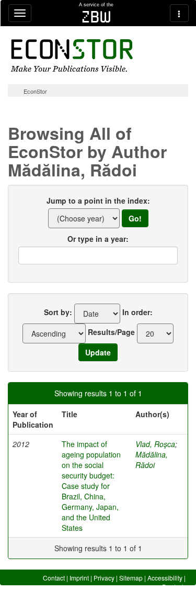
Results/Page (111, 332)
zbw (96, 17)
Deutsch (174, 586)
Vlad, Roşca (155, 444)
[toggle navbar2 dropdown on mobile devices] (179, 13)
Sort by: (58, 312)
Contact (54, 577)
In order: (137, 312)
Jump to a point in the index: (98, 200)
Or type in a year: (98, 238)
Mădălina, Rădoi (151, 459)
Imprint (79, 577)
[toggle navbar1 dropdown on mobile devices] (19, 13)
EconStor (35, 91)
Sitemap (131, 577)
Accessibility (164, 577)
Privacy (104, 577)
